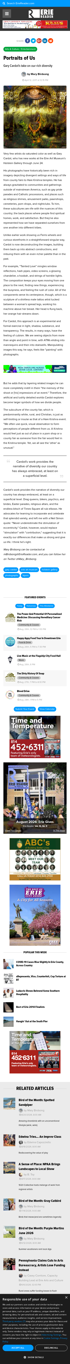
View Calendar (47, 709)
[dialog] (35, 1329)
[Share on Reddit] (50, 41)
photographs (11, 575)
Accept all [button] (18, 1347)
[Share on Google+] (39, 41)
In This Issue (59, 831)
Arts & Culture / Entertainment (20, 49)
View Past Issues (13, 831)
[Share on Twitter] (33, 41)
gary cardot (11, 570)
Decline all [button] (51, 1347)
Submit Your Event (24, 709)
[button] (35, 1357)
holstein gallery (49, 570)
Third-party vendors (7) (14, 1321)
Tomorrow (31, 606)
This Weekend (46, 606)
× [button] (66, 1297)
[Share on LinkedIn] (44, 41)
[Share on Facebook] (27, 41)
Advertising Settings (51, 1334)
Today (19, 606)
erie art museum (29, 570)
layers (26, 575)
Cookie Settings (51, 1338)
